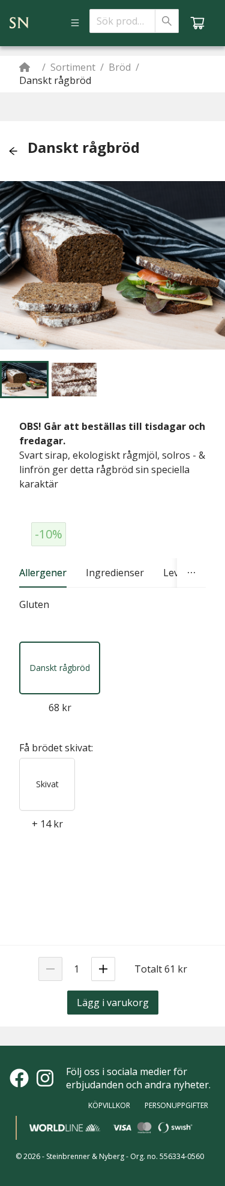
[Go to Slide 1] (24, 379)
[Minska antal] (50, 969)
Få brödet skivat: (56, 747)
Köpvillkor (109, 1105)
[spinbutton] (76, 969)
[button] (13, 151)
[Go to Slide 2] (74, 379)
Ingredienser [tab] (115, 572)
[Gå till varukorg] (197, 22)
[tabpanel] (112, 604)
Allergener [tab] (43, 572)
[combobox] (122, 21)
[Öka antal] (103, 969)
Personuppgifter (176, 1105)
